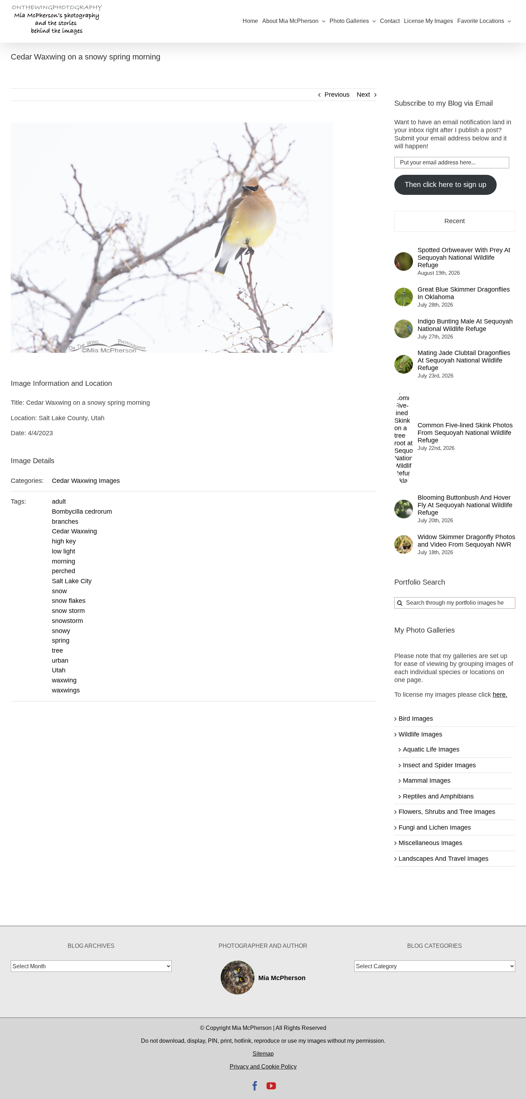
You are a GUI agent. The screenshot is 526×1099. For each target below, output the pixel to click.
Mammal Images (426, 780)
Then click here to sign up (445, 184)
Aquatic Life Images (431, 749)
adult (59, 501)
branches (65, 521)
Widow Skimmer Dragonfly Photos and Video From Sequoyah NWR (466, 540)
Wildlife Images (420, 734)
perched (63, 571)
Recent (454, 221)
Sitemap (263, 1054)
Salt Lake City (72, 581)
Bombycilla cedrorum (82, 511)
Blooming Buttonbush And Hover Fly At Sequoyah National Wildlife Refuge (465, 505)
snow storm (68, 610)
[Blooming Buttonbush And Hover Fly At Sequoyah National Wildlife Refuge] (403, 503)
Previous (337, 94)
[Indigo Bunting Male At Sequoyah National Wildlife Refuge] (403, 323)
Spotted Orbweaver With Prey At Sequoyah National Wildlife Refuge (464, 257)
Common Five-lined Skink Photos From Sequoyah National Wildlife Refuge (465, 433)
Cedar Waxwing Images (86, 480)
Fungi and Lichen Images (435, 827)
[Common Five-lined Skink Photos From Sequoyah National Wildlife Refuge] (403, 392)
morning (63, 561)
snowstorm (67, 620)
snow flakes (69, 600)
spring (60, 640)
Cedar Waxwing (74, 531)
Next (363, 94)
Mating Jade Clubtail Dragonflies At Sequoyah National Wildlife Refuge (464, 360)
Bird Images (416, 718)
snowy (61, 630)
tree (57, 650)
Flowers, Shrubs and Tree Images (447, 811)
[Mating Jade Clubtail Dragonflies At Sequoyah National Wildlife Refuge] (403, 359)
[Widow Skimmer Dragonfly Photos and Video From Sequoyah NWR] (403, 539)
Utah (58, 670)
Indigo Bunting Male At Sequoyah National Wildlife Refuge (465, 325)
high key (64, 541)
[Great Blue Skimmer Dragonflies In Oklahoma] (403, 291)
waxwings (66, 690)
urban (60, 660)
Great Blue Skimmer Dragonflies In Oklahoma (464, 293)
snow (59, 591)
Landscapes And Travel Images (443, 858)
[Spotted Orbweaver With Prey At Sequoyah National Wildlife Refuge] (403, 256)
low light (63, 551)
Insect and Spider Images (439, 765)
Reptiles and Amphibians (438, 796)
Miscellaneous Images (430, 842)
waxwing (64, 680)
